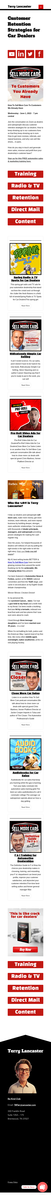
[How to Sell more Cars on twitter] (30, 54)
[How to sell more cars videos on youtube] (12, 54)
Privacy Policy (13, 1182)
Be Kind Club (14, 1098)
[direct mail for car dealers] (25, 209)
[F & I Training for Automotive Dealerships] (25, 837)
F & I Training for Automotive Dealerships (25, 858)
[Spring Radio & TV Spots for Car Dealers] (25, 259)
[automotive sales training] (25, 174)
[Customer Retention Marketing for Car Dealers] (25, 83)
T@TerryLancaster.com (25, 1105)
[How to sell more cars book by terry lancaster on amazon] (25, 932)
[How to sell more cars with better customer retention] (25, 198)
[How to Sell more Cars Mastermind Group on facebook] (39, 54)
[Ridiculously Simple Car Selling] (25, 335)
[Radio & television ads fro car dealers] (25, 186)
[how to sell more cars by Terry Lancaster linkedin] (21, 54)
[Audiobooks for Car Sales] (25, 754)
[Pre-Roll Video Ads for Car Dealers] (25, 415)
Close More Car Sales (26, 693)
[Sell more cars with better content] (25, 221)
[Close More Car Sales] (25, 675)
